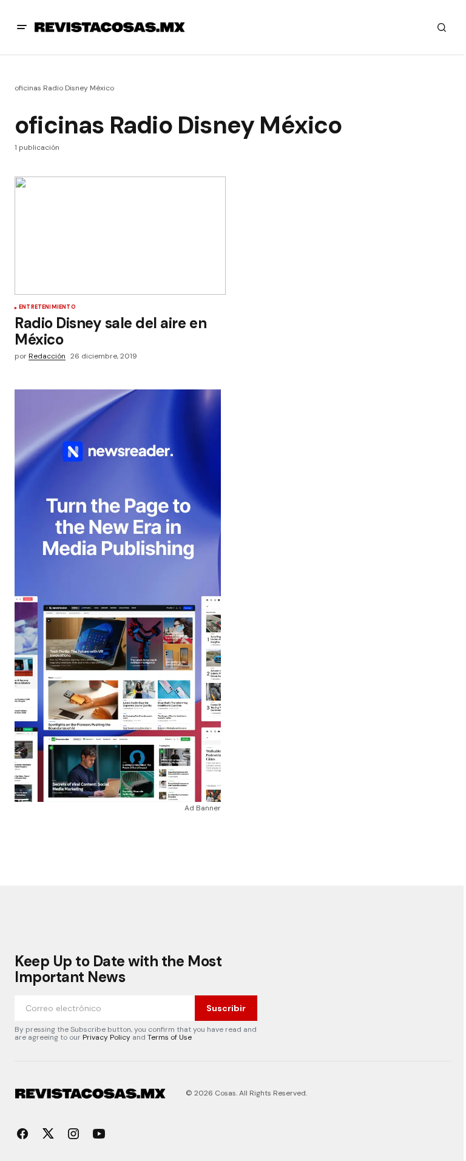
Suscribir (226, 1008)
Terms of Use (169, 1037)
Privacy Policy (106, 1037)
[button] (22, 27)
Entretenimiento (47, 308)
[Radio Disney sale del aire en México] (120, 236)
